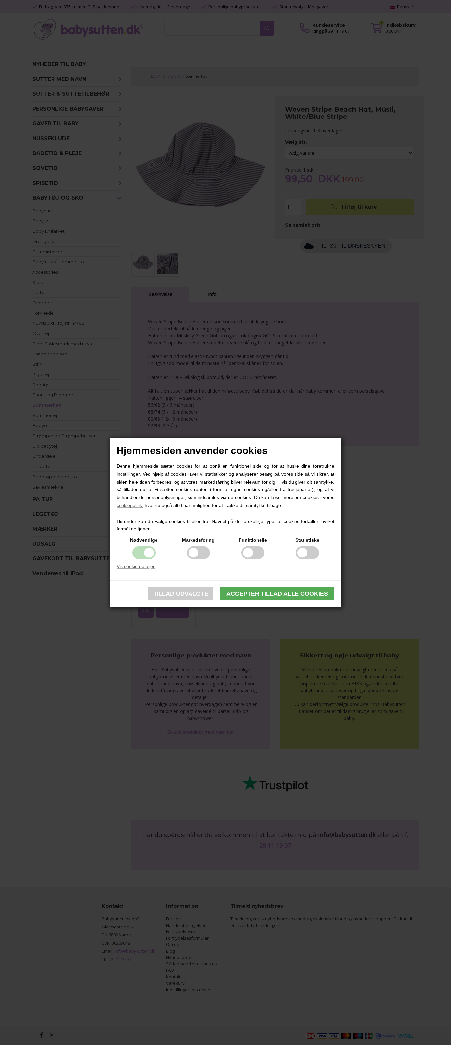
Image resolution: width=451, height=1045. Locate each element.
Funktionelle (253, 540)
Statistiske (307, 540)
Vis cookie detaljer (136, 566)
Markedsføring (198, 540)
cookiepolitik (129, 505)
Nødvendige (143, 540)
